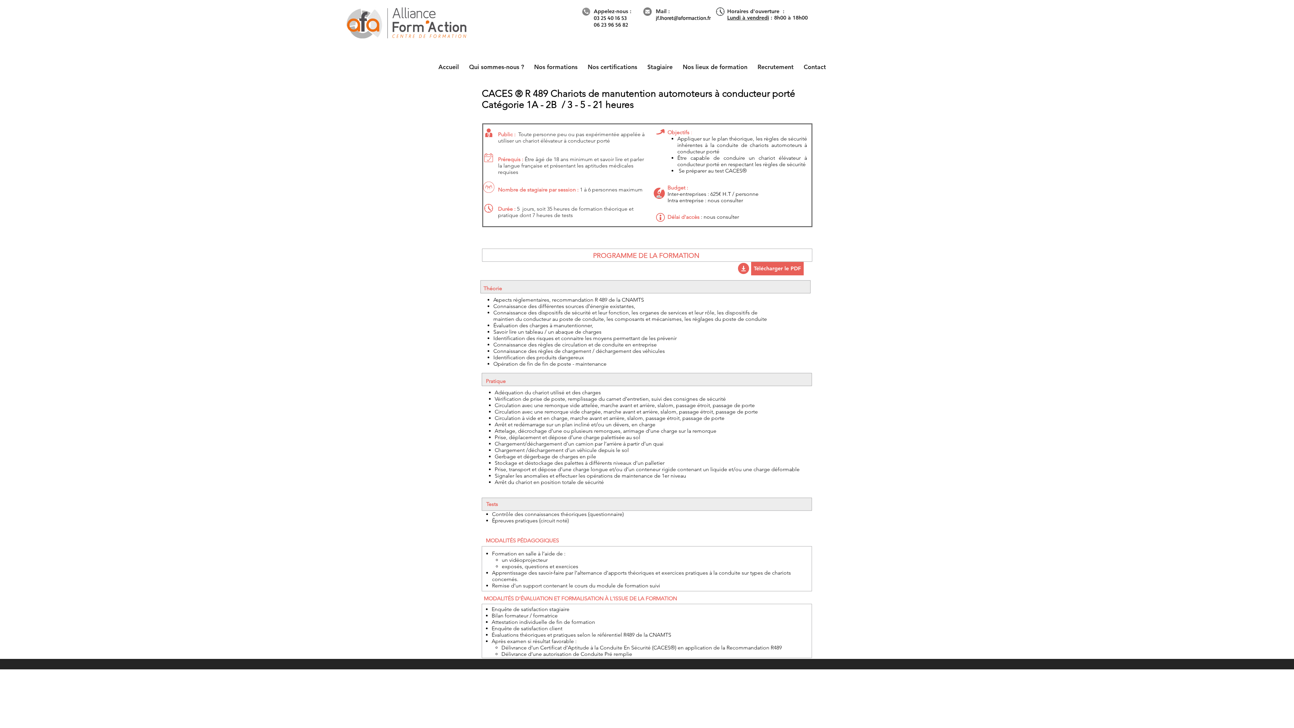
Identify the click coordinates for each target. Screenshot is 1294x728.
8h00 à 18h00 (791, 17)
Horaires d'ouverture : (755, 11)
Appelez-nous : (612, 11)
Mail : (663, 11)
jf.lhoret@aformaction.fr (683, 17)
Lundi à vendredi (748, 17)
